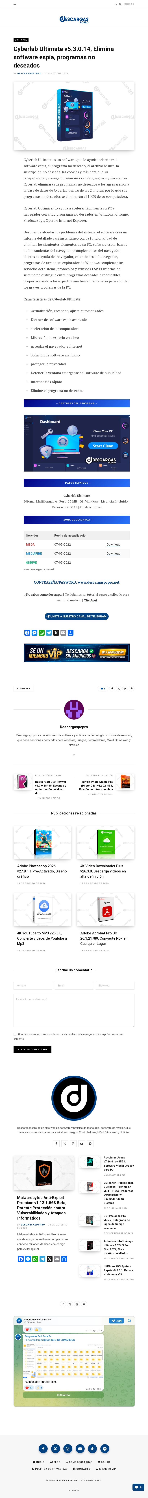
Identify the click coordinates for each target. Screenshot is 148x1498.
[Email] (11, 198)
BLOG (56, 1462)
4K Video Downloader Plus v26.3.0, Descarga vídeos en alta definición (103, 871)
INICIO (40, 1462)
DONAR (105, 1462)
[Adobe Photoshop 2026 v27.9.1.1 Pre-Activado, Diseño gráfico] (42, 842)
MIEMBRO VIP (107, 1469)
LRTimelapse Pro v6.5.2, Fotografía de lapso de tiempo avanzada (117, 1222)
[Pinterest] (11, 189)
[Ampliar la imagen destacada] (74, 116)
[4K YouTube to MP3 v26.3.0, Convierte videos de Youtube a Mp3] (42, 909)
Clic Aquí (90, 600)
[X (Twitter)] (55, 1448)
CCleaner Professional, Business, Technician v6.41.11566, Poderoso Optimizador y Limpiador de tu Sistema (119, 1193)
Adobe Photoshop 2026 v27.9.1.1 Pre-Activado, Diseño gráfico (42, 871)
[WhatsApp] (11, 218)
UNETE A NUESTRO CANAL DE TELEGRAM (78, 616)
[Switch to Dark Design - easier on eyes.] (115, 4)
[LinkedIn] (125, 688)
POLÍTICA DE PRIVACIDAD (51, 1469)
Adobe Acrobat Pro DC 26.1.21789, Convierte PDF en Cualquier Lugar (103, 938)
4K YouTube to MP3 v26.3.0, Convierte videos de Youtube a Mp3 (42, 938)
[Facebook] (11, 170)
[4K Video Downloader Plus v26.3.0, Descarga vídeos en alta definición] (105, 842)
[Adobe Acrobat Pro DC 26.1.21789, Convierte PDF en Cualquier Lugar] (105, 909)
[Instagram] (67, 1448)
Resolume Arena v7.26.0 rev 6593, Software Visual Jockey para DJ (119, 1163)
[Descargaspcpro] (74, 18)
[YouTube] (80, 1448)
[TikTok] (92, 1448)
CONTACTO (83, 1469)
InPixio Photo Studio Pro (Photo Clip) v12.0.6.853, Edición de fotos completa (96, 785)
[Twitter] (11, 179)
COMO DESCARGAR (80, 1462)
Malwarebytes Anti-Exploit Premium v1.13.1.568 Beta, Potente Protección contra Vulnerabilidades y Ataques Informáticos (41, 1207)
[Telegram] (11, 208)
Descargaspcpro (29, 73)
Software (21, 40)
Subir (75, 1490)
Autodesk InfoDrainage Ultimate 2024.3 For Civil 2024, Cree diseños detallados (118, 1247)
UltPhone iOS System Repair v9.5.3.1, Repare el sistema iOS (118, 1270)
